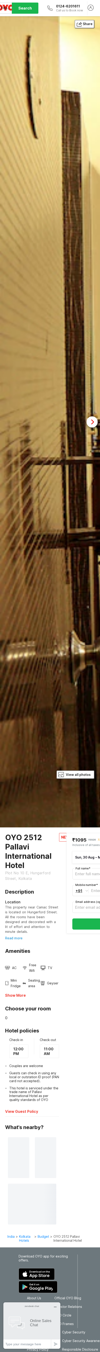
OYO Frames (64, 1324)
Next (92, 422)
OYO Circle (62, 1315)
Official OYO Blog (67, 1298)
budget (43, 1236)
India (11, 1236)
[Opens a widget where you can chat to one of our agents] (32, 1325)
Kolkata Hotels (24, 1238)
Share (88, 24)
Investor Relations (68, 1307)
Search (25, 8)
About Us (34, 1298)
